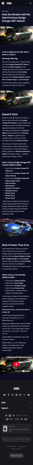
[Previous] (2, 228)
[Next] (31, 228)
